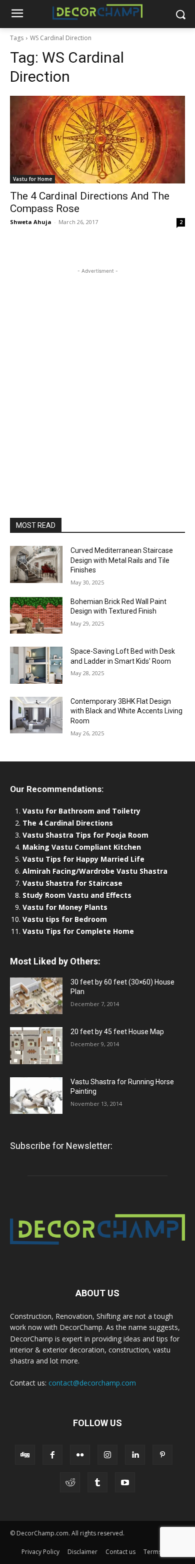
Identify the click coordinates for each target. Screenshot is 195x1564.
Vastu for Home (32, 178)
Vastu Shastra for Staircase (72, 883)
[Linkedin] (135, 1455)
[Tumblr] (98, 1482)
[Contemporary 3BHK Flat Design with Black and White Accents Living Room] (36, 715)
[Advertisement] (97, 374)
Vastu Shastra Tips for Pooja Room (85, 835)
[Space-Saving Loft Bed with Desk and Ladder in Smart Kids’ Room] (36, 665)
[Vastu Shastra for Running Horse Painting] (36, 1095)
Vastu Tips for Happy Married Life (83, 859)
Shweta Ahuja (31, 222)
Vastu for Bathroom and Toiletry (82, 811)
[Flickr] (80, 1455)
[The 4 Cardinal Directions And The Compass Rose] (97, 139)
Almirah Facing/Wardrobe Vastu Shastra (95, 871)
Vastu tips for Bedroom (64, 919)
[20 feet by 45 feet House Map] (36, 1045)
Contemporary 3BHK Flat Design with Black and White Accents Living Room (126, 711)
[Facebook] (52, 1455)
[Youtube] (125, 1482)
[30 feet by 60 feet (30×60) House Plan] (36, 996)
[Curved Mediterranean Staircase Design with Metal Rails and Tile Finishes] (36, 564)
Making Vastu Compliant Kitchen (81, 847)
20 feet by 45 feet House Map (117, 1032)
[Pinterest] (162, 1455)
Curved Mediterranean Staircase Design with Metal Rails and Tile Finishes (121, 560)
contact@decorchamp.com (92, 1383)
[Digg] (25, 1455)
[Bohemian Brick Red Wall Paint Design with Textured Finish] (36, 615)
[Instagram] (108, 1455)
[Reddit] (70, 1482)
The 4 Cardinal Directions (67, 823)
